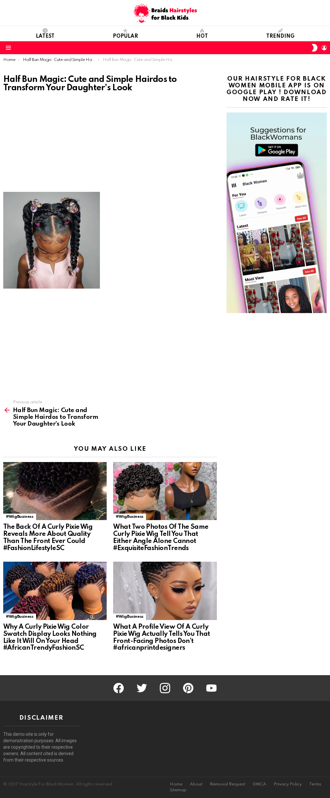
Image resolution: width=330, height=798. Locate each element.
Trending (280, 36)
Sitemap (178, 790)
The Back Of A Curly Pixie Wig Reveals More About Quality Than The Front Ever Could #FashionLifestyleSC (47, 537)
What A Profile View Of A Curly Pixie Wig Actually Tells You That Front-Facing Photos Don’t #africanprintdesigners (161, 637)
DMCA (259, 784)
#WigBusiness (20, 517)
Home (176, 784)
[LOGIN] (324, 48)
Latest (45, 36)
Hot (202, 36)
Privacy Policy (288, 784)
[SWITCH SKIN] (314, 47)
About (196, 784)
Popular (125, 36)
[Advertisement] (110, 144)
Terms (315, 784)
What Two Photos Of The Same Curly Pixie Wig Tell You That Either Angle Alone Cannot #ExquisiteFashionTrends (160, 537)
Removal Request (227, 784)
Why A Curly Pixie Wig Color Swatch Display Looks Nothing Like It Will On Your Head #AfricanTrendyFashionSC (50, 637)
